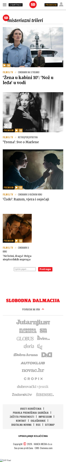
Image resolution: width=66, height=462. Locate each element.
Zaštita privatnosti (22, 416)
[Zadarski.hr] (22, 394)
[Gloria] (28, 346)
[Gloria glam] (40, 346)
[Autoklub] (33, 362)
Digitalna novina (21, 424)
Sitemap (50, 424)
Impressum (45, 416)
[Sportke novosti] (43, 330)
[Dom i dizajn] (47, 354)
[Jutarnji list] (33, 322)
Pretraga (45, 269)
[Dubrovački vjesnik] (33, 386)
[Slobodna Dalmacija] (33, 4)
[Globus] (25, 338)
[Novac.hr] (33, 370)
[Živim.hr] (43, 338)
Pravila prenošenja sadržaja (31, 412)
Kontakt (21, 420)
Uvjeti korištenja (30, 408)
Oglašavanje (38, 420)
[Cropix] (33, 378)
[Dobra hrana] (25, 354)
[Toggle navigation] (4, 4)
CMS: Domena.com (43, 448)
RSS (38, 424)
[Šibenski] (44, 394)
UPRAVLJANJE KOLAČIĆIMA (33, 436)
